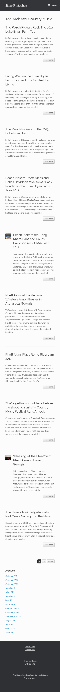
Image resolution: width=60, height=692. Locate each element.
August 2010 (11, 620)
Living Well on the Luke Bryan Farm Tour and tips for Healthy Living (27, 80)
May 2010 (10, 628)
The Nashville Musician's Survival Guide (30, 675)
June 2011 (10, 596)
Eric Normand (30, 678)
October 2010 (11, 612)
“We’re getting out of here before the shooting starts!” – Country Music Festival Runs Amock (29, 407)
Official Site (30, 649)
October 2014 (11, 576)
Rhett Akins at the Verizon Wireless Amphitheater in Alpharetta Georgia (23, 299)
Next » (50, 561)
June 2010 (10, 624)
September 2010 (13, 616)
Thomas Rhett (30, 661)
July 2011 (9, 592)
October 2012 (11, 584)
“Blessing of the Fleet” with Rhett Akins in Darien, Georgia (32, 460)
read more (49, 60)
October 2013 (11, 580)
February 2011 (12, 608)
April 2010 (10, 632)
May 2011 (10, 600)
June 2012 (10, 588)
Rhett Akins (30, 646)
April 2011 (10, 604)
